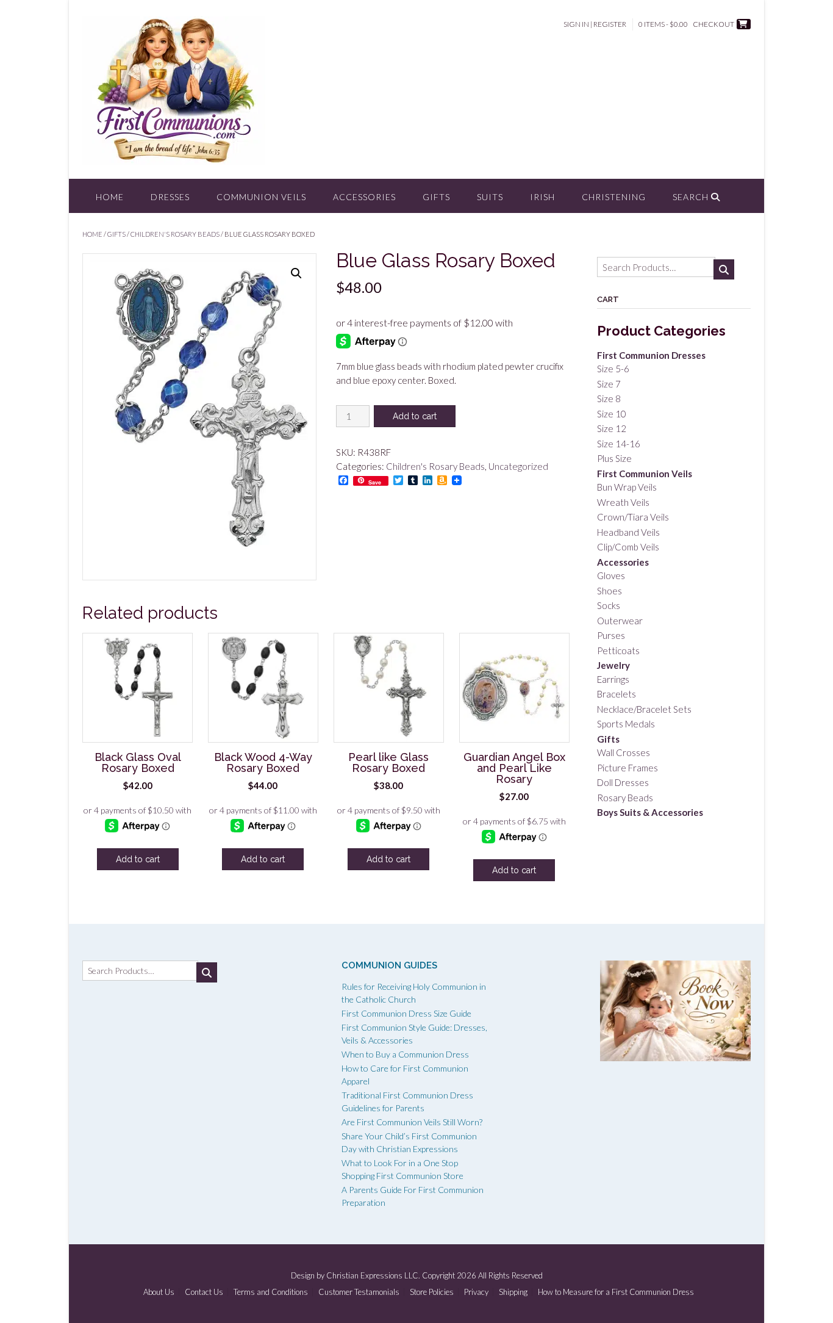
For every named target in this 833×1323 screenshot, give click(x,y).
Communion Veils (261, 197)
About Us (158, 1292)
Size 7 (609, 383)
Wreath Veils (623, 502)
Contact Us (204, 1292)
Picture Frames (627, 767)
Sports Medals (626, 723)
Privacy (476, 1292)
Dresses (170, 197)
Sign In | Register (594, 24)
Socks (608, 605)
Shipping (513, 1292)
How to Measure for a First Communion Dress (616, 1292)
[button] (296, 273)
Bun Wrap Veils (627, 486)
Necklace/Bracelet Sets (644, 709)
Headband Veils (628, 532)
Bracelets (616, 693)
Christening (614, 197)
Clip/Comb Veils (628, 546)
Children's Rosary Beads (175, 234)
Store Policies (432, 1292)
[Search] (723, 269)
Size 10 (611, 413)
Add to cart (415, 416)
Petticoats (618, 650)
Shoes (609, 590)
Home (110, 197)
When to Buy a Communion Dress (405, 1054)
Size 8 (609, 398)
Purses (611, 635)
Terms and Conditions (271, 1292)
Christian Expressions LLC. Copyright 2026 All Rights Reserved (434, 1275)
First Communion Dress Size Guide (406, 1013)
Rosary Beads (625, 797)
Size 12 (611, 428)
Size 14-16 (618, 443)
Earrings (613, 679)
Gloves (611, 575)
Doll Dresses (623, 782)
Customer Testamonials (358, 1292)
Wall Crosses (623, 752)
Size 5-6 (613, 368)
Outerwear (620, 620)
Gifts (436, 197)
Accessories (364, 197)
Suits (490, 197)
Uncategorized (518, 466)
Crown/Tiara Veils (633, 516)
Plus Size (614, 458)
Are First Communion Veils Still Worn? (411, 1122)
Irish (542, 197)
